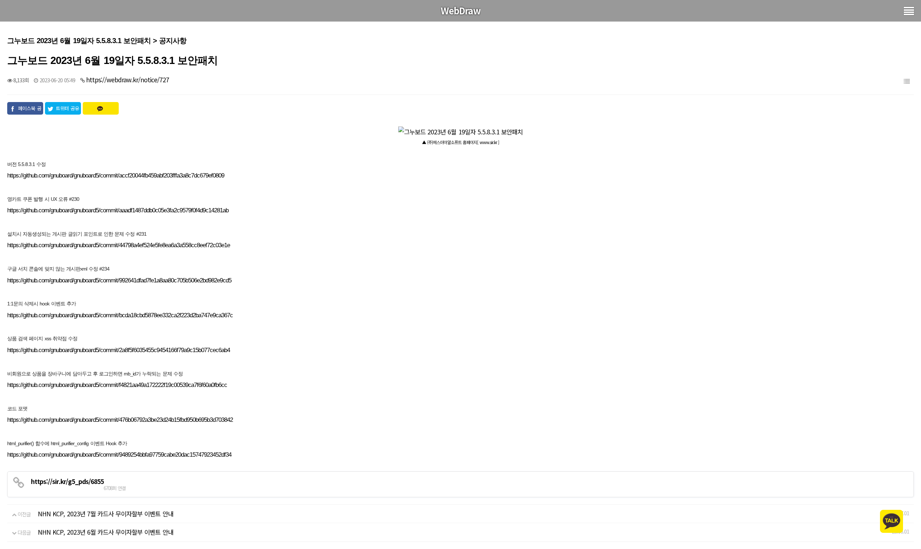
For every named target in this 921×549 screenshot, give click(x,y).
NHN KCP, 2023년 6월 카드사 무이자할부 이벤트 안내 (105, 531)
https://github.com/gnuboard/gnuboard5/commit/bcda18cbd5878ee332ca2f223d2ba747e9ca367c (120, 315)
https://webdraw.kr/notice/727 (127, 79)
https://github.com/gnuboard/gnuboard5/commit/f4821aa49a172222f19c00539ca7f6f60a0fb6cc (117, 385)
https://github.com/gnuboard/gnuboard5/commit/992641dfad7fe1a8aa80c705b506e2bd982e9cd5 (119, 280)
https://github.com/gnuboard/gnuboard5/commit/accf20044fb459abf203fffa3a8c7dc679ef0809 (115, 175)
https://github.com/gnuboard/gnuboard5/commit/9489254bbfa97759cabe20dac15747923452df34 (119, 454)
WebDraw (461, 10)
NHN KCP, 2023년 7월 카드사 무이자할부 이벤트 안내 (105, 513)
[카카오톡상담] (891, 520)
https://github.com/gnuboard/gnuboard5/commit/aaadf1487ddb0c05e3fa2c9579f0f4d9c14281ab (117, 210)
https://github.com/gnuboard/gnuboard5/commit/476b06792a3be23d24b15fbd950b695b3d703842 (120, 419)
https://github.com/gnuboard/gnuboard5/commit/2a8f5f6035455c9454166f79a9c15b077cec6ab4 (118, 350)
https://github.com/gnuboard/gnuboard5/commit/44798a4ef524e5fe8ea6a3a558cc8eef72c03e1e (118, 245)
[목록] (906, 81)
